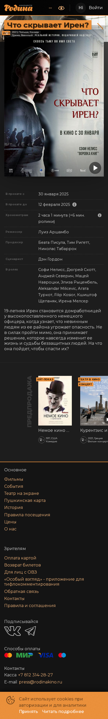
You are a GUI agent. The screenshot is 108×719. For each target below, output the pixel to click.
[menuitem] (50, 8)
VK (12, 631)
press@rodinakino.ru (40, 682)
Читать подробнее (63, 711)
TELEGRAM (30, 631)
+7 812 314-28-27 (35, 674)
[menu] (46, 8)
